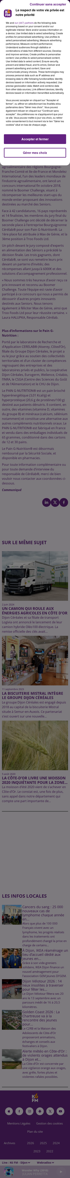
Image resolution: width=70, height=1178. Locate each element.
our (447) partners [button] (24, 22)
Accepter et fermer (35, 139)
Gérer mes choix (35, 152)
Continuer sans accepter (48, 4)
